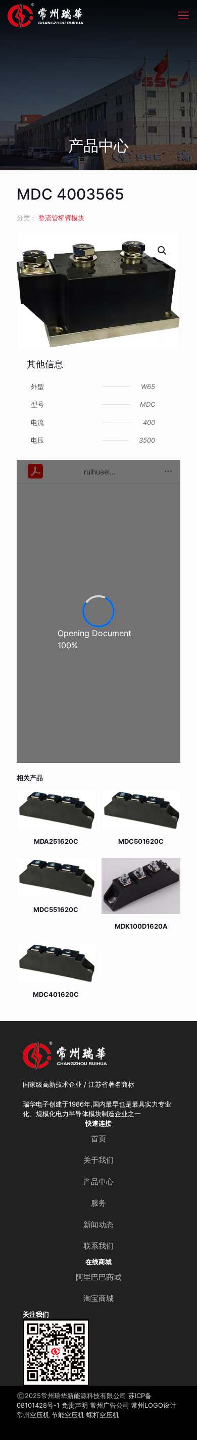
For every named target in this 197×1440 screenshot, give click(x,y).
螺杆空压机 (102, 1415)
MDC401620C (56, 994)
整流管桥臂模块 (61, 218)
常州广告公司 (109, 1405)
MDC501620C (141, 841)
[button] (163, 251)
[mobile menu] (183, 15)
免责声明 (75, 1405)
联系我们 (98, 1246)
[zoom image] (77, 1330)
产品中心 (98, 1181)
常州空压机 (33, 1415)
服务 (98, 1203)
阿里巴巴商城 (98, 1277)
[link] (56, 1352)
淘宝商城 (98, 1298)
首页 (98, 1138)
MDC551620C (55, 909)
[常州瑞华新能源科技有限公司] (76, 15)
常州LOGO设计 (153, 1405)
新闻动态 (98, 1224)
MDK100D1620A (141, 926)
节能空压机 (68, 1415)
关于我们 (98, 1160)
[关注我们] (56, 1352)
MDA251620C (56, 841)
